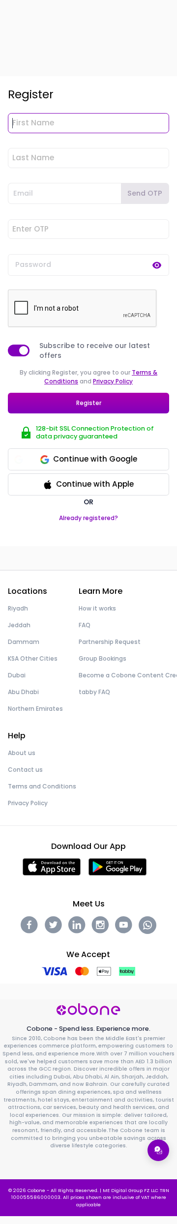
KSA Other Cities (33, 658)
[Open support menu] (158, 1150)
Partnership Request (110, 642)
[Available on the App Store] (52, 866)
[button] (88, 484)
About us (21, 753)
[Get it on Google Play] (117, 866)
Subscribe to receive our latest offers (94, 350)
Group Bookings (102, 658)
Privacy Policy (113, 381)
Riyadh (18, 608)
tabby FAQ (94, 692)
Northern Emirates (35, 708)
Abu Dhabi (23, 692)
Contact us (25, 769)
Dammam (23, 642)
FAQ (84, 625)
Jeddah (19, 625)
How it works (97, 608)
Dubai (17, 675)
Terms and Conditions (42, 786)
